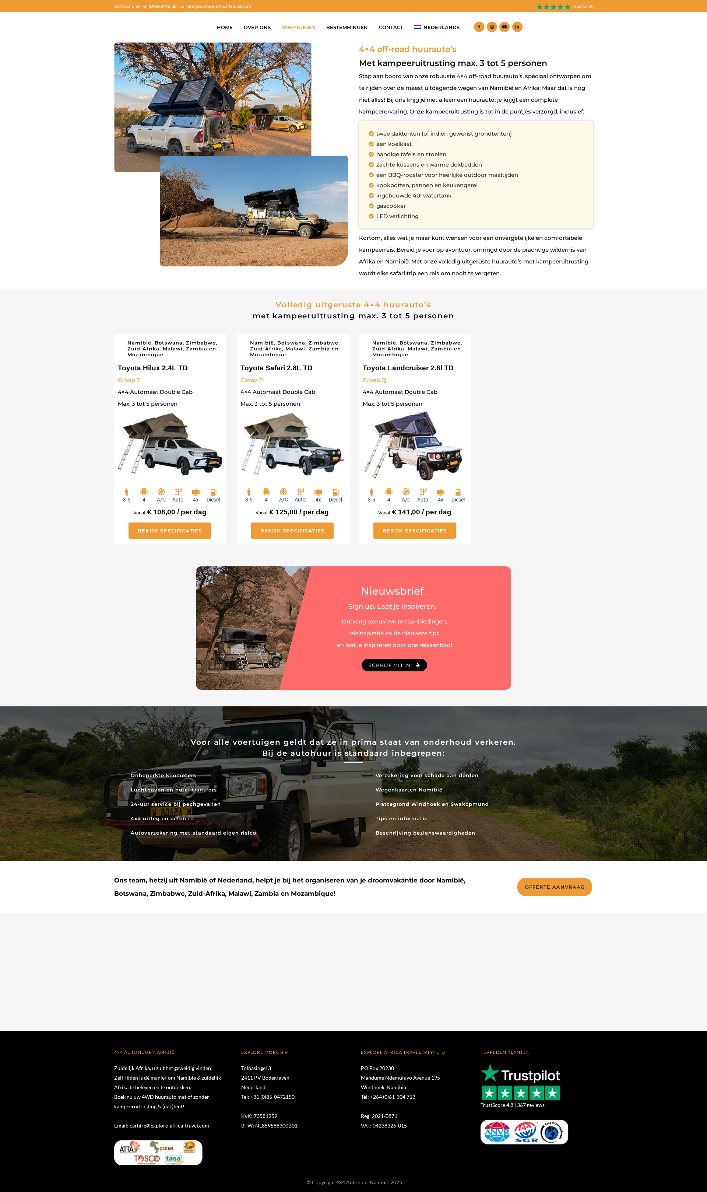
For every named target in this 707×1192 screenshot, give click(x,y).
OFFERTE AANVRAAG (555, 887)
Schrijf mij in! (390, 665)
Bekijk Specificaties (170, 531)
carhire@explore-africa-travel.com (216, 6)
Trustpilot (583, 6)
